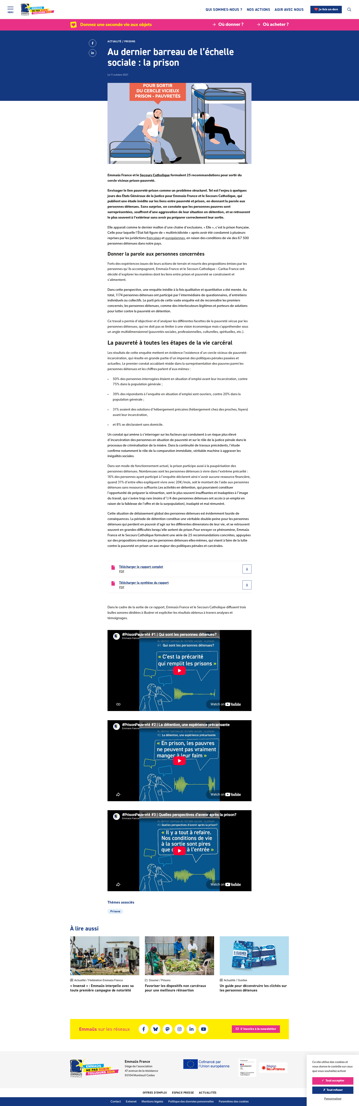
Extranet (131, 1101)
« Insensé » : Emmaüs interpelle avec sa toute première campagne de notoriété (102, 988)
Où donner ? (231, 24)
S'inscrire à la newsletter (258, 1029)
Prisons (129, 41)
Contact (116, 1101)
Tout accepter (334, 1080)
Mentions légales (152, 1101)
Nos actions (258, 9)
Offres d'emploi (155, 1093)
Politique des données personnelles (191, 1101)
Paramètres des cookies (234, 1101)
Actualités (208, 1093)
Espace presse (183, 1093)
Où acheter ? (276, 24)
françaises (154, 238)
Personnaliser (332, 1098)
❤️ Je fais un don (326, 9)
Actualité (114, 41)
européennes (175, 238)
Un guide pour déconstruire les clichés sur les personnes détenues (253, 988)
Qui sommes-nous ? (224, 9)
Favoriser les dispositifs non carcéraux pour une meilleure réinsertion (175, 988)
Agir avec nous (289, 9)
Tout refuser (334, 1090)
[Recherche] (349, 9)
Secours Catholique (155, 175)
